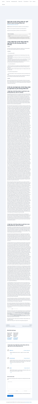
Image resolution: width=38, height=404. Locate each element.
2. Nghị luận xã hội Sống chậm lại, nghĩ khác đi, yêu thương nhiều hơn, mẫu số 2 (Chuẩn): (20, 38)
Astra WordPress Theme (28, 402)
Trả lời (11, 363)
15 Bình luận (14, 337)
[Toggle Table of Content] (29, 34)
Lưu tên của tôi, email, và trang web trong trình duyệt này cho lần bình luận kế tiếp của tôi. (19, 393)
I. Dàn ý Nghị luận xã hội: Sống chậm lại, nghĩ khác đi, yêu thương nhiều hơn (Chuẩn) (18, 35)
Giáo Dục (34, 1)
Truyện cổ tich (20, 1)
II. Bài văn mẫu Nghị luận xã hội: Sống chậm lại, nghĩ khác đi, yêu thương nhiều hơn (19, 36)
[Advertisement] (19, 11)
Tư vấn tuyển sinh (25, 1)
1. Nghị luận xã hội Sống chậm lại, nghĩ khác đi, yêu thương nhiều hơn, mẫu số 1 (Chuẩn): (19, 37)
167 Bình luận (9, 337)
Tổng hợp (3, 4)
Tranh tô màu (8, 1)
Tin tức (31, 1)
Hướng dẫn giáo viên (14, 1)
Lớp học (3, 1)
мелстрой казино (12, 358)
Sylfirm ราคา (11, 350)
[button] (4, 1)
